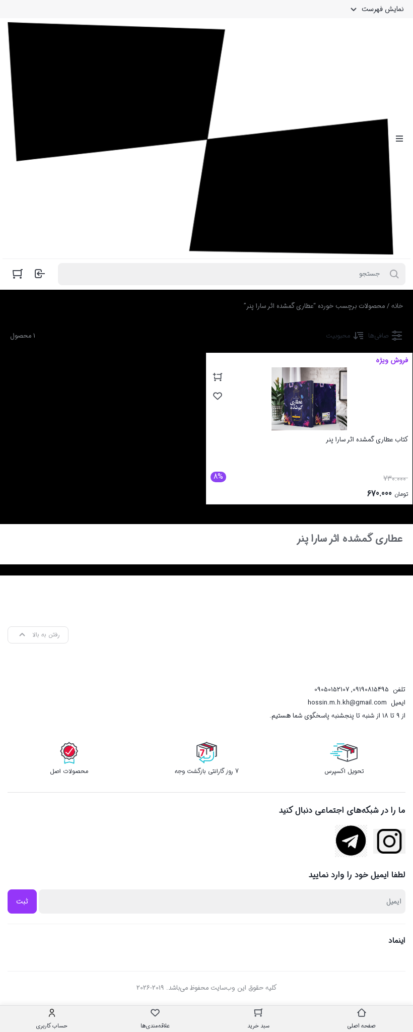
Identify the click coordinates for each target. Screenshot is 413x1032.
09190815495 (371, 689)
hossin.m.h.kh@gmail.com (347, 702)
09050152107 (331, 689)
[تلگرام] (351, 841)
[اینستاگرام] (389, 841)
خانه (397, 306)
